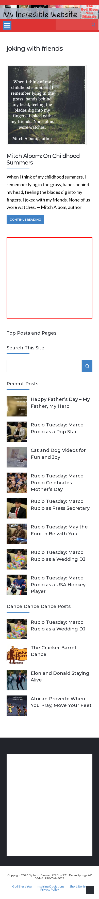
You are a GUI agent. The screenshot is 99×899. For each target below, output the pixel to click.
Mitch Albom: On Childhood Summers (43, 159)
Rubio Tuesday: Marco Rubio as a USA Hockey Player (58, 584)
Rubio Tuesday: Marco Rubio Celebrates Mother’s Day (57, 482)
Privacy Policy (49, 889)
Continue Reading (25, 219)
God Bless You (22, 886)
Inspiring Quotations (50, 886)
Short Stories (78, 886)
